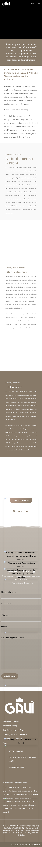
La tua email (6, 603)
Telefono (5, 615)
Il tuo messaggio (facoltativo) (13, 638)
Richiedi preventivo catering (16, 110)
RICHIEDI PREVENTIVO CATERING (26, 845)
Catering (25, 69)
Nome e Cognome (8, 592)
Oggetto (4, 626)
